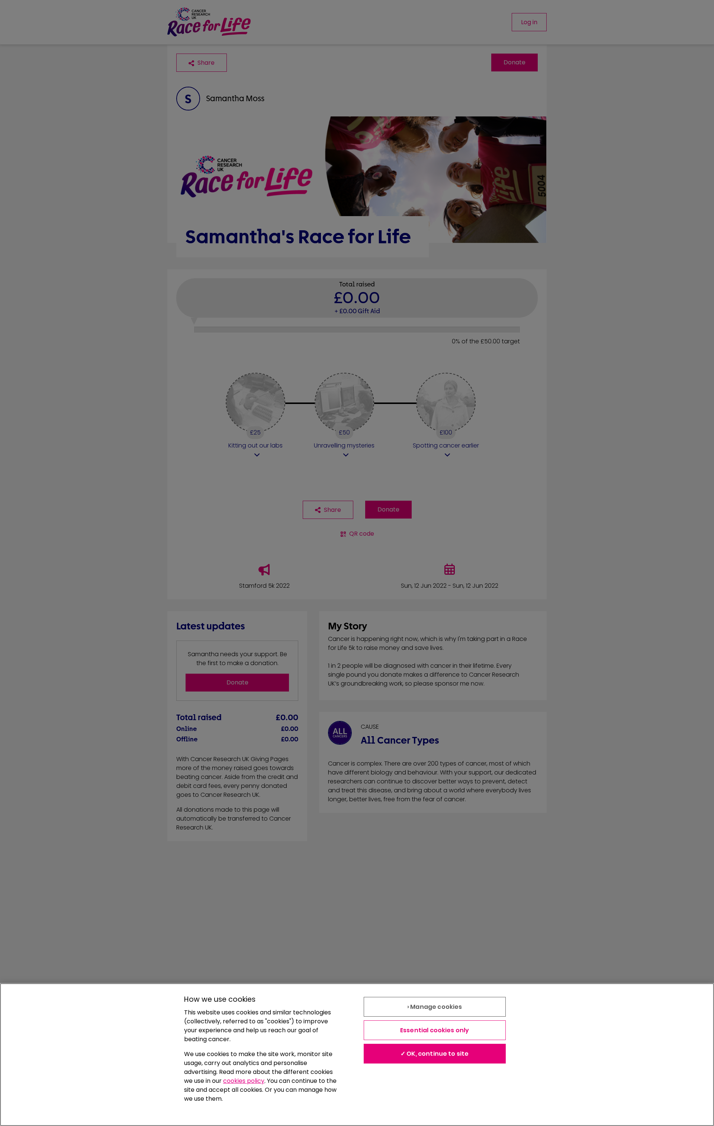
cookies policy (243, 1081)
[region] (357, 1054)
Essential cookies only (434, 1030)
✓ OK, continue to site (435, 1053)
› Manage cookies (434, 1007)
